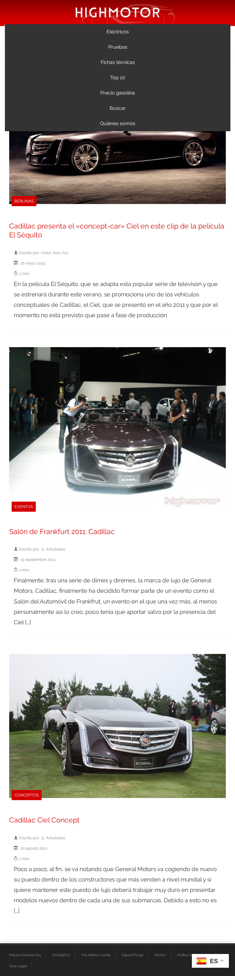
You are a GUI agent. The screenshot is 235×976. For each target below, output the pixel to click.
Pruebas (117, 47)
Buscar (118, 108)
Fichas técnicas (118, 62)
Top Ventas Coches (96, 955)
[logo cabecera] (118, 12)
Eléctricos (117, 32)
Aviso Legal (18, 966)
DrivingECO (61, 955)
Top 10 (117, 77)
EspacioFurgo (133, 955)
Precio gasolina (117, 93)
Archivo (160, 955)
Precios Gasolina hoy (25, 955)
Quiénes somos (117, 123)
